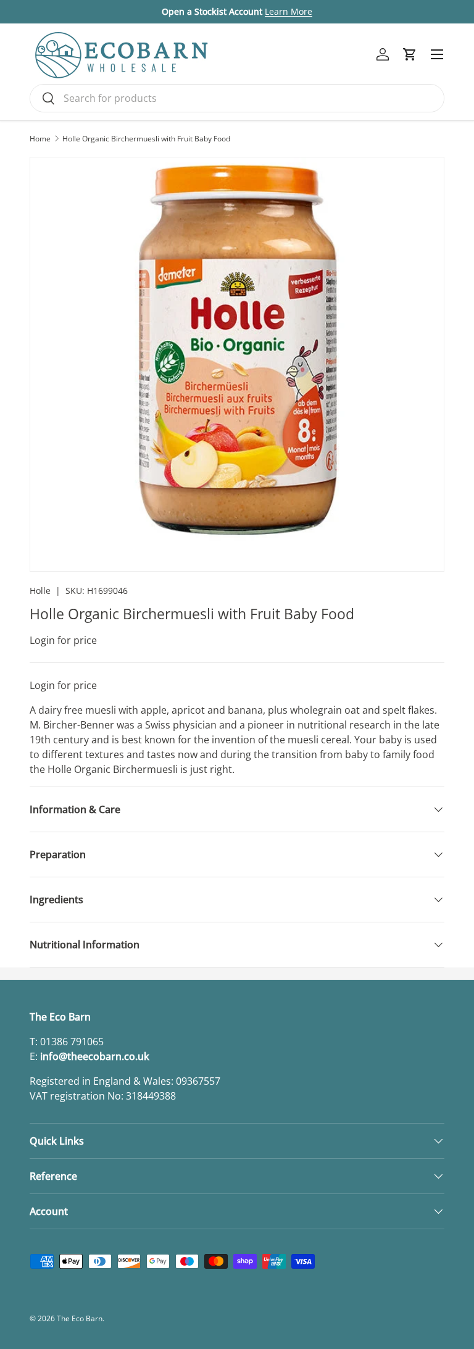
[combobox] (237, 98)
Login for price (63, 640)
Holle (40, 590)
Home (40, 139)
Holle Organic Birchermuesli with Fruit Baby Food (146, 139)
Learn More (288, 11)
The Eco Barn (79, 1318)
